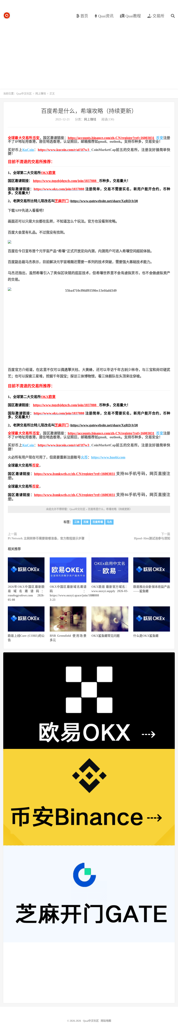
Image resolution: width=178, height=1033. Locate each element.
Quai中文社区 (6, 15)
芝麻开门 (62, 201)
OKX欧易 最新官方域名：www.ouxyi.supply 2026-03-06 (109, 591)
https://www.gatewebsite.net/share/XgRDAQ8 (104, 201)
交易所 (158, 16)
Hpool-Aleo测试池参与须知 (152, 538)
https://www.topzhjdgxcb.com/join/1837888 (66, 181)
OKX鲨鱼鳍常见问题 (105, 635)
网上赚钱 (40, 93)
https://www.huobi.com (108, 457)
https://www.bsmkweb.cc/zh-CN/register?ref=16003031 (74, 474)
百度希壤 (97, 522)
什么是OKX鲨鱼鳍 (145, 635)
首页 (83, 16)
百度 (86, 522)
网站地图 (106, 1020)
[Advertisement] (89, 52)
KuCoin (28, 150)
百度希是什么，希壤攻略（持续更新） (89, 111)
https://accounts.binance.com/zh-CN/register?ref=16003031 (111, 138)
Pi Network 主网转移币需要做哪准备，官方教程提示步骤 (46, 538)
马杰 (109, 522)
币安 (36, 138)
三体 (76, 522)
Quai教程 (132, 16)
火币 (84, 457)
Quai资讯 (105, 16)
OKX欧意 (48, 173)
